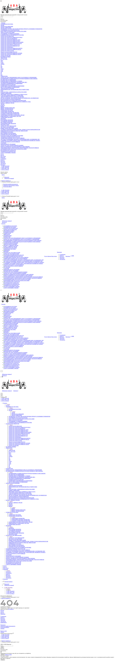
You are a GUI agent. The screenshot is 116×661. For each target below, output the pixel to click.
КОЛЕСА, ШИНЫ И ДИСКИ (15, 502)
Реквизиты (3, 624)
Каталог (8, 405)
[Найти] (2, 18)
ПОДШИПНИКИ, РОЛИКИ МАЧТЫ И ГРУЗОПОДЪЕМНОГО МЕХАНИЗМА (27, 473)
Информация (4, 622)
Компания (8, 571)
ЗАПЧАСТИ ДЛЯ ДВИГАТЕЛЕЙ (16, 537)
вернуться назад (4, 609)
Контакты (3, 618)
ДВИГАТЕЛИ (12, 450)
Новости (2, 617)
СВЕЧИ (13, 412)
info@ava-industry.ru (6, 180)
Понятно (2, 654)
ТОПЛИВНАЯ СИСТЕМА (15, 409)
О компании (3, 616)
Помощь (2, 628)
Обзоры (2, 632)
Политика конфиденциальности (8, 626)
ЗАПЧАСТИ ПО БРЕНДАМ (15, 426)
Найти (2, 647)
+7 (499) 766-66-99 (5, 166)
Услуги (2, 611)
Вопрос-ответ (4, 631)
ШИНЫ (13, 508)
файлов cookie (8, 654)
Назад (8, 404)
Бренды (2, 612)
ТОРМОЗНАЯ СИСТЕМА (15, 514)
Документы (3, 621)
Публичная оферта (5, 627)
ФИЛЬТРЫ (11, 528)
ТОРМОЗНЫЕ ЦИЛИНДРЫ (18, 518)
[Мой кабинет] (1, 372)
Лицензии (3, 620)
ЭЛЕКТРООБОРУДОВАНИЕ (15, 485)
